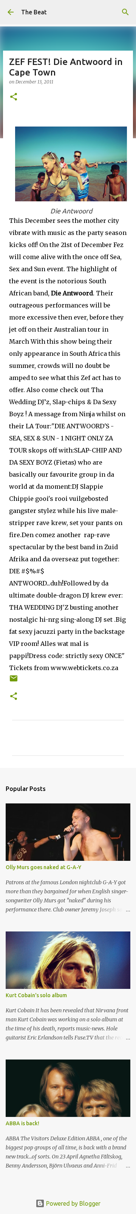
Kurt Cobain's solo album (36, 995)
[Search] (125, 12)
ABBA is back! (22, 1123)
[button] (13, 97)
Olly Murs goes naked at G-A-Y (43, 867)
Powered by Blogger (72, 1203)
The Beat (34, 12)
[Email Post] (13, 681)
